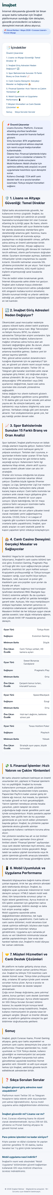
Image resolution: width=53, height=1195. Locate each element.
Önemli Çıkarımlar (14, 53)
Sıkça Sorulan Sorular (25, 112)
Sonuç (9, 112)
